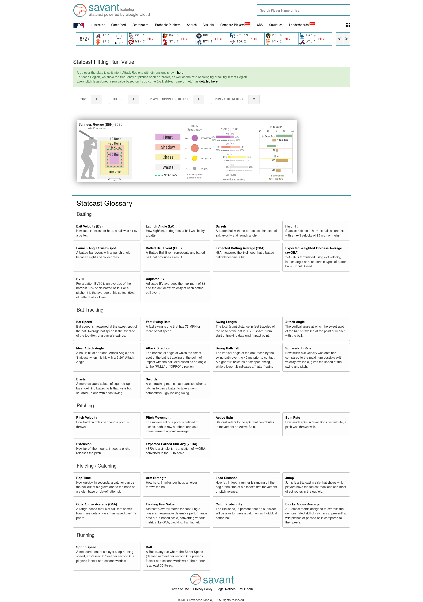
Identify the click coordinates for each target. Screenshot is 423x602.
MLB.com (246, 589)
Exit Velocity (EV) (89, 226)
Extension (84, 444)
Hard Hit (291, 226)
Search (192, 25)
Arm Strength (156, 477)
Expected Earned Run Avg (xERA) (171, 444)
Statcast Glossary (104, 203)
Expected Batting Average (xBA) (240, 248)
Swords (152, 379)
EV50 (80, 279)
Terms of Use (180, 589)
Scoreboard (140, 25)
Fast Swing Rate (158, 321)
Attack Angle (295, 321)
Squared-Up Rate (298, 348)
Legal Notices (226, 589)
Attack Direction (158, 348)
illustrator (98, 25)
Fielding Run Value (160, 504)
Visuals (208, 25)
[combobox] (303, 10)
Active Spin (224, 417)
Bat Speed (84, 321)
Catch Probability (229, 504)
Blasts (81, 379)
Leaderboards (302, 25)
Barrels (221, 226)
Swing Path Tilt (227, 348)
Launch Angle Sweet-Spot (96, 248)
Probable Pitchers (167, 25)
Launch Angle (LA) (160, 226)
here (180, 72)
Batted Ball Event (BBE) (164, 248)
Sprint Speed (86, 547)
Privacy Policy (203, 589)
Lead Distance (226, 477)
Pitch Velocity (86, 417)
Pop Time (83, 477)
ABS (260, 25)
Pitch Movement (158, 417)
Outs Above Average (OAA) (96, 504)
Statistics (275, 25)
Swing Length (226, 321)
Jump (289, 477)
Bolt (149, 547)
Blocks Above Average (302, 504)
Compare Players (232, 25)
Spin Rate (292, 417)
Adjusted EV (155, 279)
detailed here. (209, 81)
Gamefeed (118, 25)
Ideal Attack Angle (90, 348)
